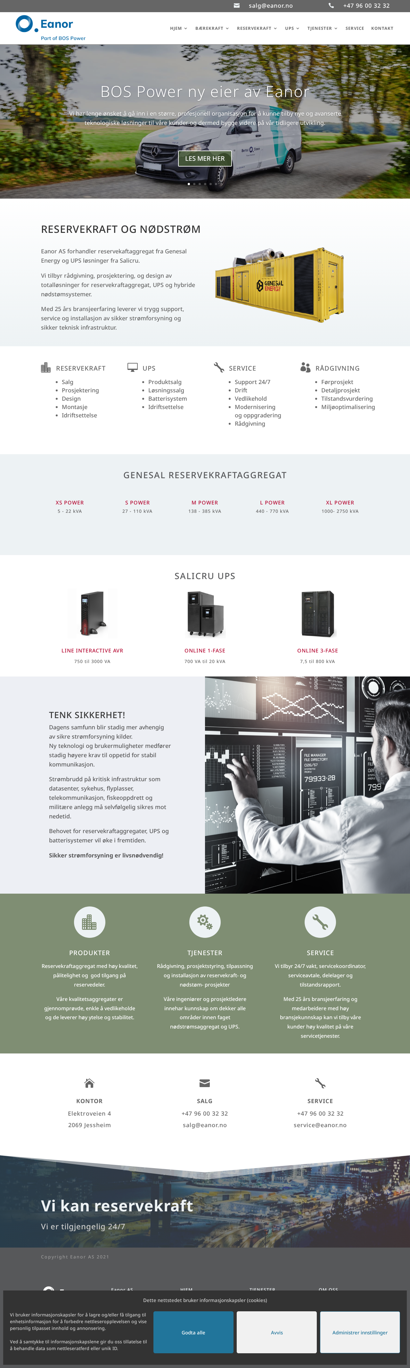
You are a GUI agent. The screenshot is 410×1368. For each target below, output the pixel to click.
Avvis (277, 1332)
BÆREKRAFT (209, 28)
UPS (289, 28)
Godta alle (193, 1332)
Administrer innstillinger (360, 1332)
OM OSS (328, 1290)
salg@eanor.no (271, 5)
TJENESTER (320, 28)
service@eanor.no (320, 1125)
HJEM (176, 28)
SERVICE (355, 28)
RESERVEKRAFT (254, 28)
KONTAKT (382, 28)
